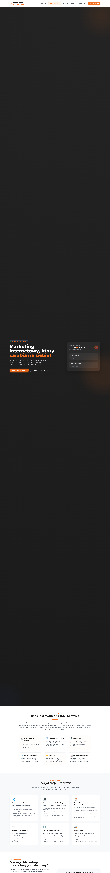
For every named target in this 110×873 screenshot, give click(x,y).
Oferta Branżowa (54, 3)
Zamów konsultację (40, 370)
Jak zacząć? (73, 3)
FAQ (85, 3)
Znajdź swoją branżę (19, 370)
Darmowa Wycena (94, 3)
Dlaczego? (65, 3)
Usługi (80, 3)
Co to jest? (44, 3)
